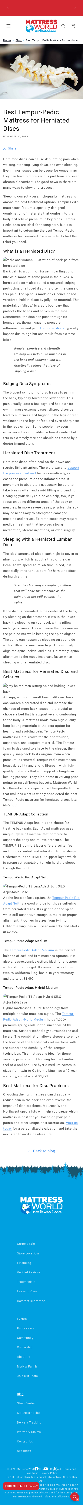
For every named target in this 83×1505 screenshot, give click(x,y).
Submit (41, 789)
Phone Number (18, 756)
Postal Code (16, 772)
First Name (15, 708)
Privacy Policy (34, 803)
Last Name (15, 724)
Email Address (18, 740)
